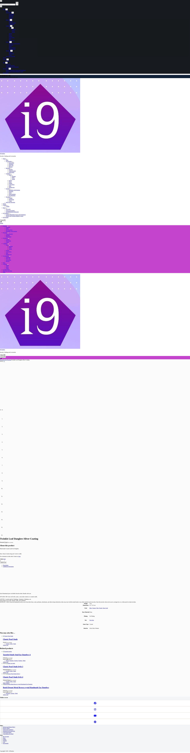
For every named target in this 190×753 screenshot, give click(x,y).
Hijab (13, 177)
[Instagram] (4, 76)
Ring (7, 160)
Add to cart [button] (5, 645)
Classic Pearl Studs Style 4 (13, 677)
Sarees (10, 180)
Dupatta (14, 176)
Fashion (5, 264)
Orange (94, 608)
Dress (10, 182)
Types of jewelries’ (10, 210)
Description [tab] (5, 565)
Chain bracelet (12, 171)
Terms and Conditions (8, 729)
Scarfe (13, 179)
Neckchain (11, 199)
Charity (4, 205)
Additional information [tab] (8, 566)
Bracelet (8, 168)
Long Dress (11, 184)
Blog (4, 208)
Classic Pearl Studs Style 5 (13, 667)
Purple (100, 608)
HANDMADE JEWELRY (12, 212)
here (20, 556)
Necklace (8, 197)
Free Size (92, 620)
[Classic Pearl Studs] (8, 636)
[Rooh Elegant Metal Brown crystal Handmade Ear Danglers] (17, 684)
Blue (91, 608)
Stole (10, 175)
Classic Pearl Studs (10, 639)
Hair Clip (11, 165)
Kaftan (10, 183)
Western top (11, 187)
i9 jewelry (8, 209)
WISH (1, 223)
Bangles (11, 169)
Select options (6, 683)
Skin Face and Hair (10, 202)
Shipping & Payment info (9, 731)
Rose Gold (105, 608)
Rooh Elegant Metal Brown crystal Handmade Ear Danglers (26, 687)
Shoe (4, 272)
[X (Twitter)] (3, 76)
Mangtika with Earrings (14, 190)
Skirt (10, 186)
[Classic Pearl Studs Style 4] (13, 673)
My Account (6, 736)
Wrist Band (11, 172)
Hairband (11, 164)
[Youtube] (95, 716)
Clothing (8, 173)
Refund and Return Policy (9, 727)
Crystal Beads (6, 269)
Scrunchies (11, 162)
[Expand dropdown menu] (11, 168)
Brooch (10, 167)
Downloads (5, 217)
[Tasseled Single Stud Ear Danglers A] (7, 651)
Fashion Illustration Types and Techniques (16, 214)
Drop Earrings (12, 194)
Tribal (7, 268)
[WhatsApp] (9, 76)
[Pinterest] (8, 76)
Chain (10, 201)
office (7, 266)
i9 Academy (6, 213)
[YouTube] (6, 76)
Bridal (7, 265)
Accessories (9, 161)
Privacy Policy (6, 728)
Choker (10, 198)
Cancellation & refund (8, 734)
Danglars (11, 191)
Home (4, 203)
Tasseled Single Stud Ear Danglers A (17, 655)
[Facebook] (1, 76)
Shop (4, 158)
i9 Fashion (2, 153)
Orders (4, 739)
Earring (7, 188)
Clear (4, 559)
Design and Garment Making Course (14, 216)
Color (1, 559)
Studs (10, 192)
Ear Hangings (12, 195)
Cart (4, 742)
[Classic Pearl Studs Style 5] (10, 663)
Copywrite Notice (7, 732)
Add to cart (3, 562)
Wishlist (5, 740)
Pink (97, 608)
